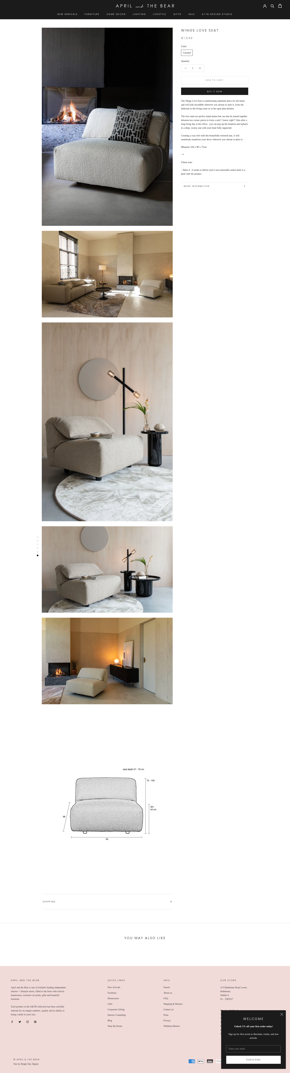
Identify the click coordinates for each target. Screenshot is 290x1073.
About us (167, 993)
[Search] (272, 6)
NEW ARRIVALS (67, 14)
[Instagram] (27, 1022)
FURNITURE (92, 14)
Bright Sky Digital (29, 1064)
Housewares (113, 998)
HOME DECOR (116, 14)
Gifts (110, 1004)
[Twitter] (20, 1022)
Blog (110, 1020)
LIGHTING (139, 14)
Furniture (112, 993)
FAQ (165, 998)
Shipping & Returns (172, 1004)
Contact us (168, 1009)
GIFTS (177, 14)
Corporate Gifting (116, 1009)
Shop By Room (115, 1026)
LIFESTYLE (159, 14)
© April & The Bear (26, 1059)
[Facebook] (12, 1022)
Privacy (167, 1020)
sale (191, 14)
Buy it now (214, 91)
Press (165, 1015)
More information (196, 186)
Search (166, 987)
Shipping (49, 901)
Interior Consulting (117, 1015)
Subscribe (253, 1059)
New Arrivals (114, 987)
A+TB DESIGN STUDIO (217, 14)
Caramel (187, 53)
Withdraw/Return (171, 1026)
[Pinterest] (35, 1022)
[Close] (281, 1014)
